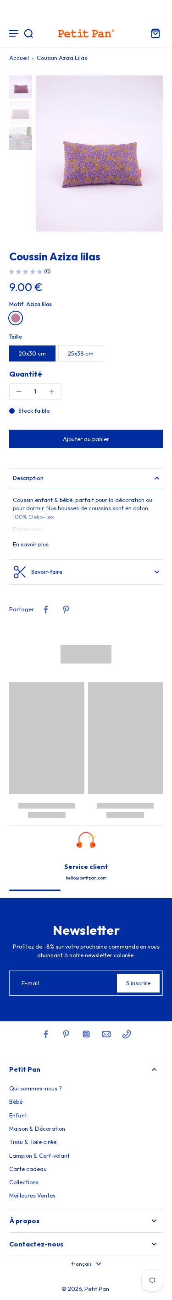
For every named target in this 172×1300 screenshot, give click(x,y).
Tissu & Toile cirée (32, 1141)
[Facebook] (46, 1034)
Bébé (15, 1101)
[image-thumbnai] (20, 87)
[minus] (19, 391)
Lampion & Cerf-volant (39, 1155)
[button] (86, 439)
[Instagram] (86, 1034)
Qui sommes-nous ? (35, 1088)
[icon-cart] (153, 33)
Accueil (19, 57)
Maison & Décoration (37, 1128)
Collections (24, 1182)
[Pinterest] (66, 1034)
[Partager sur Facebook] (46, 609)
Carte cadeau (28, 1168)
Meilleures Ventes (32, 1195)
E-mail (30, 983)
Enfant (18, 1115)
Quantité (25, 373)
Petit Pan (96, 1288)
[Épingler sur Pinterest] (66, 609)
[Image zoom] (99, 154)
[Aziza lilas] (15, 318)
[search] (28, 33)
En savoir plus (31, 544)
